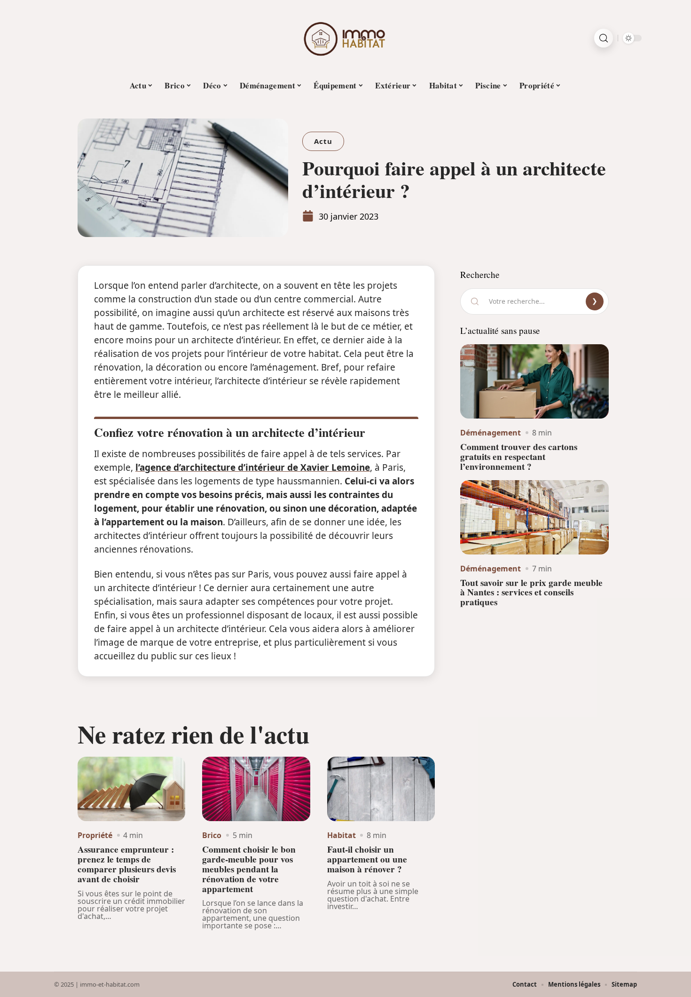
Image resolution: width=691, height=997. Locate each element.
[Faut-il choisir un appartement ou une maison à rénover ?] (381, 789)
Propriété (95, 835)
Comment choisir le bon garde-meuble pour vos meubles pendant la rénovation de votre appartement (249, 869)
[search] (603, 38)
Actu (323, 141)
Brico (211, 835)
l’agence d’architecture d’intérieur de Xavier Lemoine (252, 467)
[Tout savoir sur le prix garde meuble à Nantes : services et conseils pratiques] (534, 517)
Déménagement (490, 432)
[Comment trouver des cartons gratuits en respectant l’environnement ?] (534, 381)
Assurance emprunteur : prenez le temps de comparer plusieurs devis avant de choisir (127, 864)
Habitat (341, 835)
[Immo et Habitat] (345, 38)
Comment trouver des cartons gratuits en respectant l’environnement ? (518, 456)
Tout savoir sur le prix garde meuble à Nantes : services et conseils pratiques (531, 592)
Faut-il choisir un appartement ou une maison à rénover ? (367, 859)
